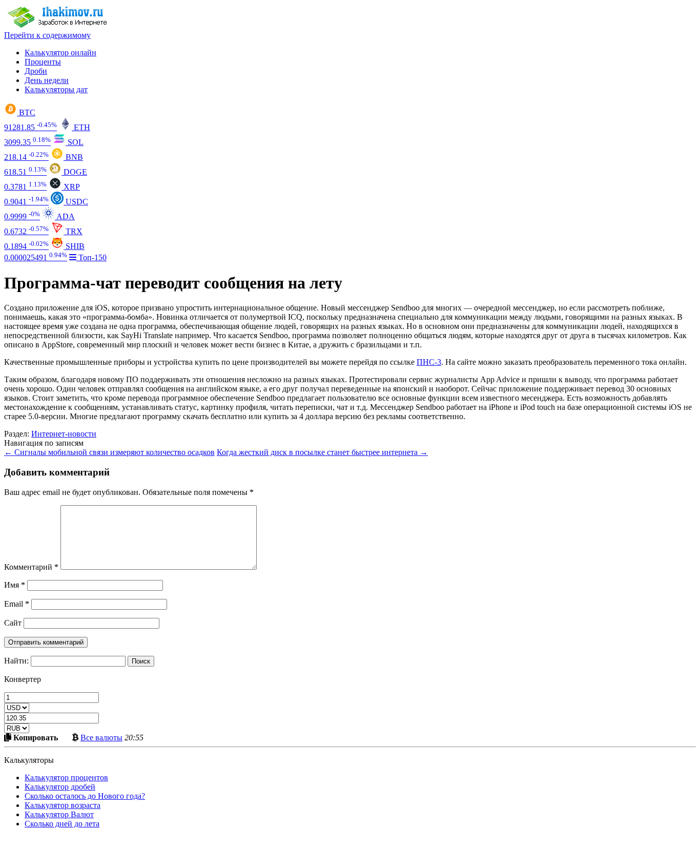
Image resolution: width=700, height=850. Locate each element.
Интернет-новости (63, 433)
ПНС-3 (429, 362)
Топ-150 (91, 257)
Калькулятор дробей (60, 786)
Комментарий (31, 567)
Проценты (43, 61)
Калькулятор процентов (66, 777)
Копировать (34, 737)
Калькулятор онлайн (60, 52)
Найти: (16, 660)
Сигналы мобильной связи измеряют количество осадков (109, 452)
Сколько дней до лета (62, 823)
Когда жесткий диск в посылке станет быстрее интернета (322, 452)
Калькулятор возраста (62, 805)
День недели (47, 80)
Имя (14, 585)
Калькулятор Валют (59, 814)
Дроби (36, 71)
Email (16, 603)
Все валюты (101, 737)
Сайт (13, 622)
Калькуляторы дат (56, 89)
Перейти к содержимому (47, 35)
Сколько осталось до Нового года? (85, 796)
